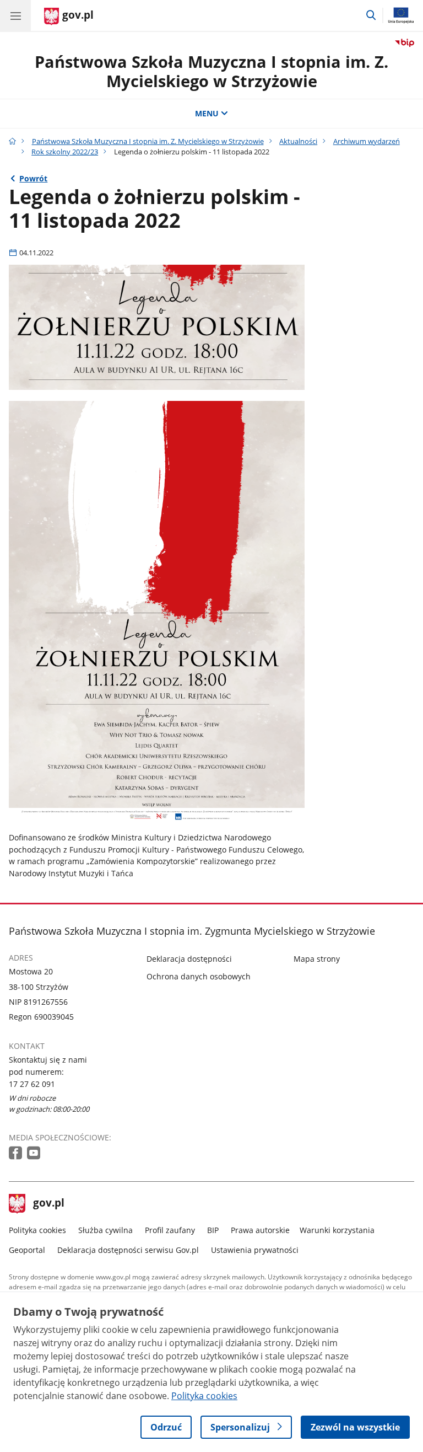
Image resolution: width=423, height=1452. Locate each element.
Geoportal (27, 1250)
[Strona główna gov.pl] (12, 141)
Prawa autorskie (260, 1230)
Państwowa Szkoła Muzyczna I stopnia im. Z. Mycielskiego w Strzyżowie (211, 71)
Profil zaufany (170, 1230)
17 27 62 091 (32, 1084)
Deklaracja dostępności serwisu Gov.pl (128, 1250)
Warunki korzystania (337, 1230)
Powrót (33, 178)
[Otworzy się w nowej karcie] (16, 1153)
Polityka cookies (37, 1230)
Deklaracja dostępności (189, 958)
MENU (207, 113)
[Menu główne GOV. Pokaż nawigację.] (15, 15)
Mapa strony (317, 958)
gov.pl (48, 1204)
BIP (213, 1230)
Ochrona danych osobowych (199, 976)
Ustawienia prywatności (255, 1250)
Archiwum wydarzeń (366, 141)
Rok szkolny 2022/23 (64, 152)
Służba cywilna (105, 1230)
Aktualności (298, 141)
